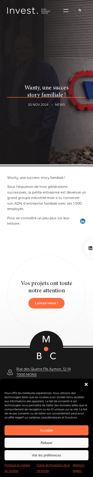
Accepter (46, 430)
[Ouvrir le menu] (65, 10)
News (60, 104)
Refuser (46, 443)
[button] (86, 384)
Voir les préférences (46, 455)
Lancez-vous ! (46, 303)
